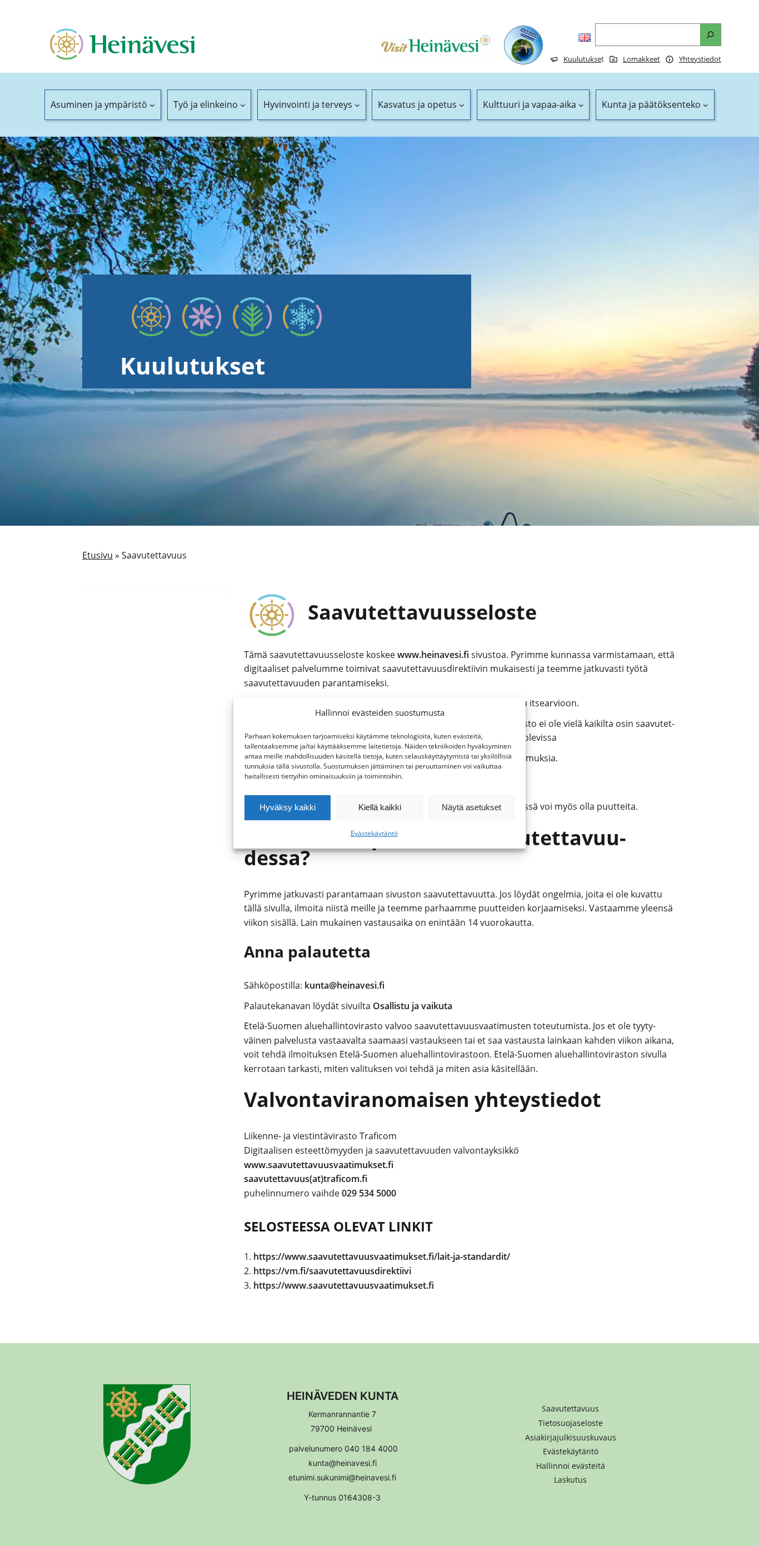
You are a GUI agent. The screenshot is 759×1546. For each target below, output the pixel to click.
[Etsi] (710, 35)
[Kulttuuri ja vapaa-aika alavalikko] (581, 105)
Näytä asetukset (471, 807)
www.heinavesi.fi (433, 655)
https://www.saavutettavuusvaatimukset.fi (343, 1285)
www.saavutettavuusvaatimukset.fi (318, 1165)
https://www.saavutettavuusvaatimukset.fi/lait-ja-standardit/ (381, 1256)
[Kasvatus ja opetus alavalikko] (462, 105)
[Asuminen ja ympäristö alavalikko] (152, 105)
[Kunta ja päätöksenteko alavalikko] (705, 105)
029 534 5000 (369, 1193)
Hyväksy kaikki (287, 807)
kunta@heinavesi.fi (344, 985)
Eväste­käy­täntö (374, 833)
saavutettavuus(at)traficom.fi (305, 1179)
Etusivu (97, 555)
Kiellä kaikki (379, 807)
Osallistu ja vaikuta (412, 1006)
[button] (570, 1466)
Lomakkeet (641, 59)
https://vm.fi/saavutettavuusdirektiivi (332, 1271)
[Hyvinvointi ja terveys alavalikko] (357, 105)
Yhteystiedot (700, 59)
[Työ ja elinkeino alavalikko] (243, 105)
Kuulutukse (582, 59)
